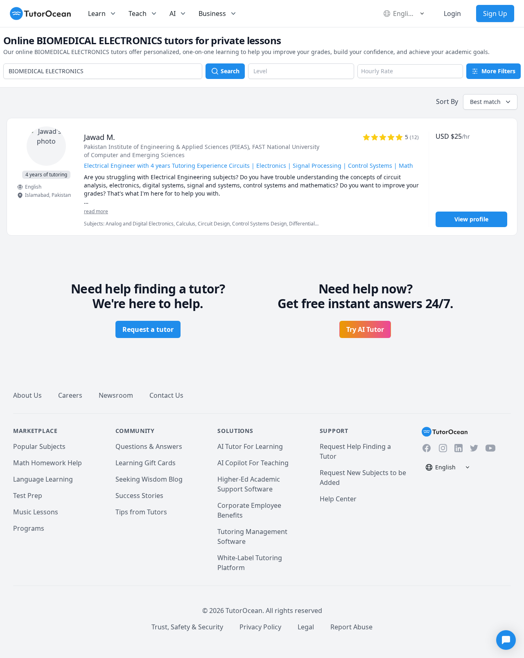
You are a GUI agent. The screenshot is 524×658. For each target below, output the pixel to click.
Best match (485, 102)
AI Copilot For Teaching (253, 462)
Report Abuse (351, 626)
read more (96, 211)
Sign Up (495, 13)
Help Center (338, 498)
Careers (70, 395)
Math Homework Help (47, 462)
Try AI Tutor (365, 329)
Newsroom (116, 395)
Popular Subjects (39, 446)
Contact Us (166, 395)
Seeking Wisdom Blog (149, 479)
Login (452, 13)
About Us (27, 395)
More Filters (498, 71)
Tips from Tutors (141, 511)
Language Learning (43, 479)
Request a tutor (148, 329)
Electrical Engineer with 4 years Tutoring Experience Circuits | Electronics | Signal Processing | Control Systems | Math (248, 165)
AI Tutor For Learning (250, 446)
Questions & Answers (148, 446)
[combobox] (102, 71)
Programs (28, 528)
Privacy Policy (260, 626)
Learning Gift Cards (145, 462)
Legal (306, 626)
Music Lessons (35, 511)
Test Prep (27, 495)
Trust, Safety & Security (187, 626)
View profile (471, 219)
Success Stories (139, 495)
